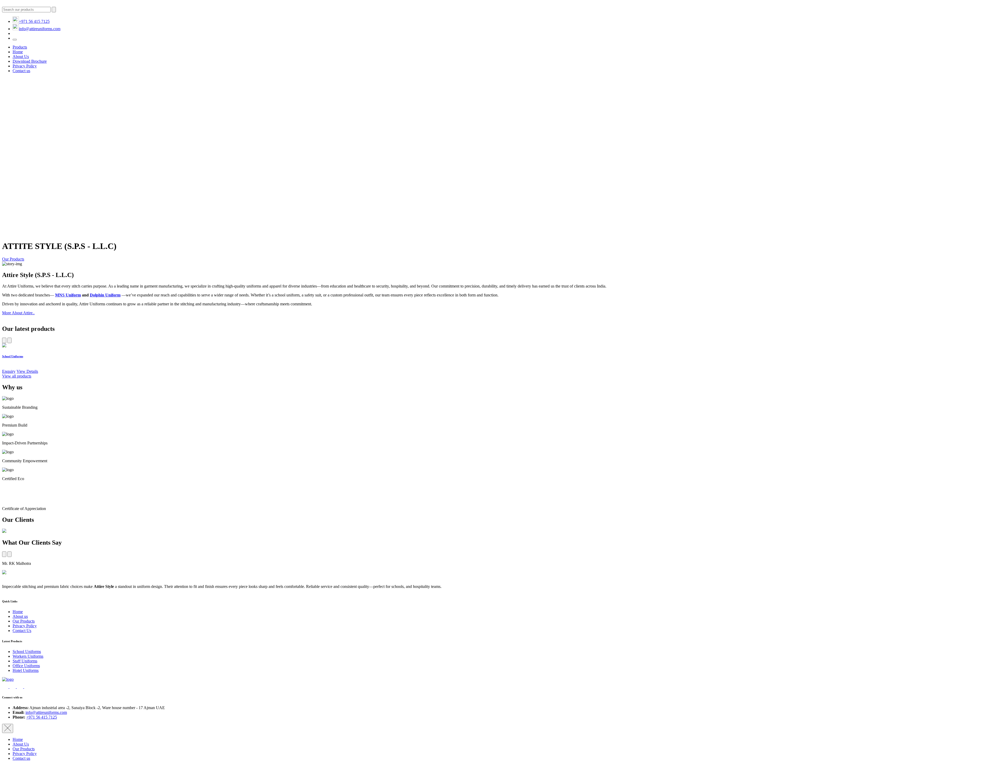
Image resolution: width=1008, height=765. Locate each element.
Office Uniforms (26, 665)
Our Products (13, 259)
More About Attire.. (18, 313)
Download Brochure (30, 61)
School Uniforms (27, 651)
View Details (27, 371)
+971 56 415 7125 (34, 21)
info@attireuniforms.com (39, 28)
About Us (21, 56)
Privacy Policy (25, 66)
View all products (16, 376)
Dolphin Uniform (105, 295)
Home (18, 52)
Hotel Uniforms (26, 670)
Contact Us (22, 630)
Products (20, 47)
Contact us (21, 70)
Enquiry (8, 371)
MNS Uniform (68, 295)
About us (20, 616)
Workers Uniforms (28, 656)
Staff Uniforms (25, 661)
